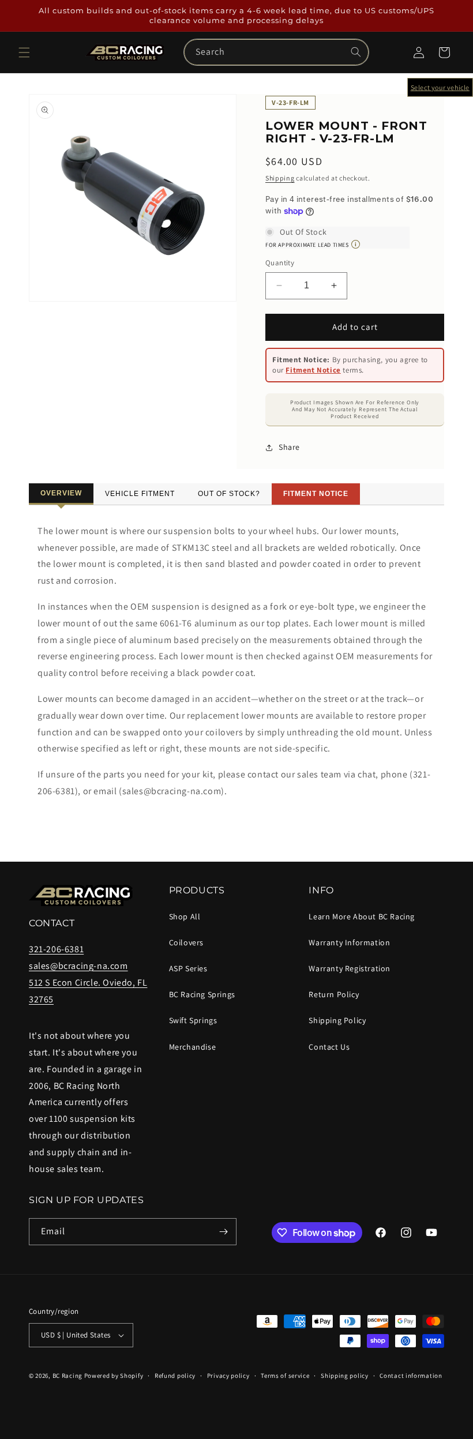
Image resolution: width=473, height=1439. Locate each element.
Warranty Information (349, 942)
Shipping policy (345, 1376)
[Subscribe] (223, 1231)
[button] (24, 52)
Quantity (279, 263)
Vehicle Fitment (140, 494)
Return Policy (334, 994)
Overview (61, 493)
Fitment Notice (313, 370)
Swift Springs (193, 1020)
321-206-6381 (56, 949)
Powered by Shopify (114, 1376)
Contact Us (329, 1047)
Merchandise (192, 1047)
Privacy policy (228, 1376)
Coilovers (186, 942)
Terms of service (285, 1376)
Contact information (411, 1376)
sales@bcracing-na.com (78, 966)
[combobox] (276, 52)
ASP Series (188, 968)
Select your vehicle (440, 87)
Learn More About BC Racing (362, 916)
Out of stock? (229, 494)
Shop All (185, 916)
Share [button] (289, 447)
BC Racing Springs (202, 994)
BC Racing (67, 1376)
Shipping (280, 178)
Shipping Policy (337, 1020)
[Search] (356, 52)
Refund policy (175, 1376)
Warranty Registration (350, 968)
